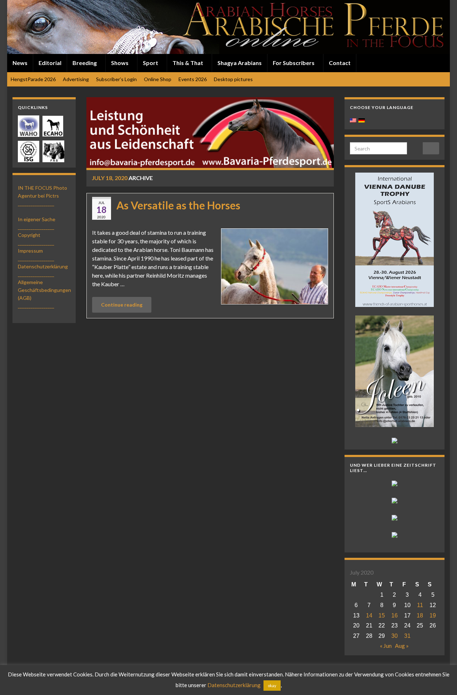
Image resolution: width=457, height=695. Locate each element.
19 (433, 615)
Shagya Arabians (239, 62)
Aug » (402, 645)
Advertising (76, 79)
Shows (120, 62)
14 (369, 615)
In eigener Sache (36, 219)
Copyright (29, 235)
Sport (151, 62)
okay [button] (272, 685)
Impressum (30, 251)
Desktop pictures (233, 79)
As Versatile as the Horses (178, 205)
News (19, 62)
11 (420, 605)
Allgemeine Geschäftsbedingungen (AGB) (44, 290)
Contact (340, 62)
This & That (188, 62)
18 (420, 615)
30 (394, 636)
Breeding (85, 62)
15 (381, 615)
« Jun (386, 645)
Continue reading (121, 305)
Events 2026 (193, 79)
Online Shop (157, 79)
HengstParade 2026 (33, 79)
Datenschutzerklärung (43, 266)
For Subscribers (294, 62)
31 (407, 636)
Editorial (50, 62)
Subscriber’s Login (116, 79)
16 (394, 615)
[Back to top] (441, 679)
